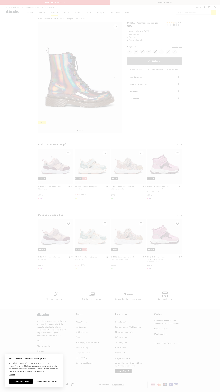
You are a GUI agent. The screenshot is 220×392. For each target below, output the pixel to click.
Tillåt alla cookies (21, 381)
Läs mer (12, 374)
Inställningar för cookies (46, 381)
